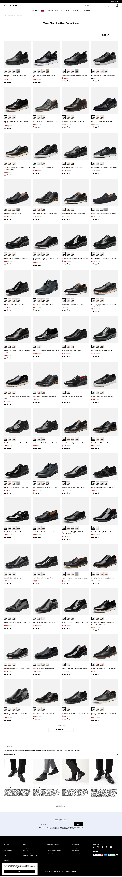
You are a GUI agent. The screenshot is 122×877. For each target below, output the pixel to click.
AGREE (19, 871)
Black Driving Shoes (75, 750)
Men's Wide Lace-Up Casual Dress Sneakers (75, 443)
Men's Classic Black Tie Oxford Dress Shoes (74, 668)
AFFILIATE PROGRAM (8, 858)
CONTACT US (26, 848)
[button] (114, 1)
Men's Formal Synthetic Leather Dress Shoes (17, 443)
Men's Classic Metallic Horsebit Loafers (44, 532)
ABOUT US (25, 850)
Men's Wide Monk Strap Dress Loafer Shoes (75, 713)
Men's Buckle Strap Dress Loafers (72, 350)
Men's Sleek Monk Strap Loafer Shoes (102, 121)
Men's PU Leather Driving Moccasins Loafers (75, 578)
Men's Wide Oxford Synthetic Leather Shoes (75, 258)
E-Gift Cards (50, 853)
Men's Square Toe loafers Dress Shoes (44, 622)
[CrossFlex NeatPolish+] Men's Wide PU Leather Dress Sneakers (102, 623)
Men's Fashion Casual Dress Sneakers (44, 167)
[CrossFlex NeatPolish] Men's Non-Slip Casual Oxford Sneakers (17, 168)
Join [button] (78, 824)
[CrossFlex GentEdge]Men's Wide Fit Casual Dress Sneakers (74, 532)
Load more (59, 729)
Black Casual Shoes (8, 750)
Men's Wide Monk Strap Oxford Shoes (73, 487)
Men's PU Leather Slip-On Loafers (72, 396)
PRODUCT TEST (7, 853)
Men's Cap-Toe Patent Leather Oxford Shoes (46, 350)
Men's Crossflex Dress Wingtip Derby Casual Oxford (16, 122)
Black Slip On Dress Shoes (37, 750)
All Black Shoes (55, 750)
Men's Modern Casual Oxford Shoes (72, 304)
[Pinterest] (106, 847)
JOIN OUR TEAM (75, 850)
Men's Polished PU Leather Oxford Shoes (16, 487)
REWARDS (87, 11)
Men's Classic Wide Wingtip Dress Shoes (44, 396)
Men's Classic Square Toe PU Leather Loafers (17, 622)
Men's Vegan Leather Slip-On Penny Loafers (17, 668)
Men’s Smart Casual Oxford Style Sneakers (74, 75)
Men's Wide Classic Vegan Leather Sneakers (104, 167)
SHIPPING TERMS (27, 853)
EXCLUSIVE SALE (77, 11)
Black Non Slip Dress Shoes (19, 750)
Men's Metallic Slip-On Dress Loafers (72, 167)
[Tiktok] (102, 847)
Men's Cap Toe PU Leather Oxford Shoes (103, 443)
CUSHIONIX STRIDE (52, 11)
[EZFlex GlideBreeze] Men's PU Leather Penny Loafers (17, 397)
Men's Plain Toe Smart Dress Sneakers (102, 578)
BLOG (5, 855)
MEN (62, 11)
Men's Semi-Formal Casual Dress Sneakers (103, 668)
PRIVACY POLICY (7, 848)
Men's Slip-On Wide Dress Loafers (13, 578)
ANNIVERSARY (36, 11)
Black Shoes (28, 750)
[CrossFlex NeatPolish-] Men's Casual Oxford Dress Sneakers (104, 714)
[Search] (103, 6)
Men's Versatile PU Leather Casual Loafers (103, 213)
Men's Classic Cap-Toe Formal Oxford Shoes (45, 121)
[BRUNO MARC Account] (109, 6)
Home (5, 15)
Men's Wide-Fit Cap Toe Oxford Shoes (102, 350)
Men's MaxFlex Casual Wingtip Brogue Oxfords (15, 76)
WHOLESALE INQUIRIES (77, 853)
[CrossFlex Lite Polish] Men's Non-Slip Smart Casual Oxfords (104, 305)
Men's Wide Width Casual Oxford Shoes (73, 213)
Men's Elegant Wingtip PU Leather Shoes (45, 213)
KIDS (67, 11)
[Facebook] (94, 847)
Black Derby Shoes (47, 750)
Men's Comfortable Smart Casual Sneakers (103, 75)
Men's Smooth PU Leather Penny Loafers (16, 258)
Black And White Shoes (65, 750)
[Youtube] (111, 847)
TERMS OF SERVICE (8, 850)
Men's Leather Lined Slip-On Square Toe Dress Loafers (15, 714)
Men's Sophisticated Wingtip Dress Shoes (74, 121)
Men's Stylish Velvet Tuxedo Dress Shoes (103, 487)
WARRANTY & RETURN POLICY (30, 855)
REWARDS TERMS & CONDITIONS (54, 850)
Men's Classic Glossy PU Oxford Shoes (102, 532)
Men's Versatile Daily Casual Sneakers (102, 396)
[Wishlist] (113, 6)
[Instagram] (98, 847)
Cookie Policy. (17, 868)
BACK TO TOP (60, 806)
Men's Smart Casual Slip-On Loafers (43, 668)
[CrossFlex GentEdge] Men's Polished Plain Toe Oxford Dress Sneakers (45, 259)
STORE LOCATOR (75, 848)
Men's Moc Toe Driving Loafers (12, 213)
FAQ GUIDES (26, 858)
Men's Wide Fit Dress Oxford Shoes (14, 304)
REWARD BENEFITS (51, 848)
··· (18, 71)
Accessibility (6, 860)
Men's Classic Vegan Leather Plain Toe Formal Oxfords (17, 351)
